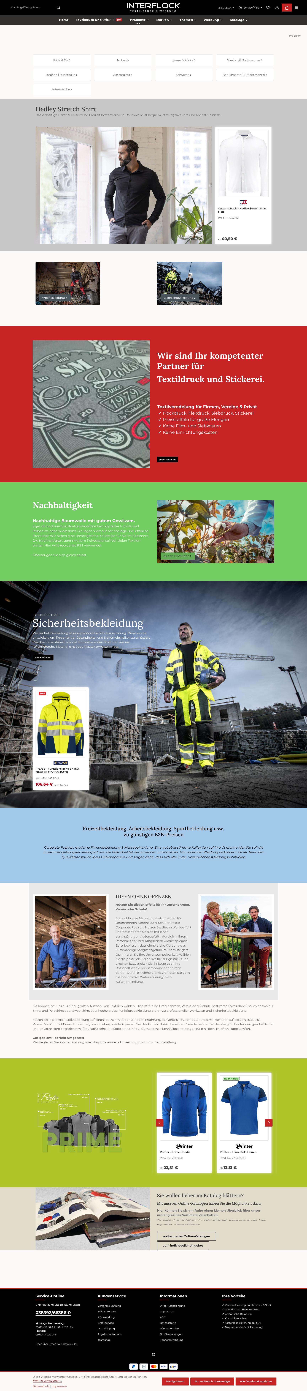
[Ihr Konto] (277, 8)
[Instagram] (153, 1355)
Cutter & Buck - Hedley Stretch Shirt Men (242, 210)
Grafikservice (106, 1322)
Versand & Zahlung (109, 1305)
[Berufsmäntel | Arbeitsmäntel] (245, 75)
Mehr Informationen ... (47, 1380)
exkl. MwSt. (225, 7)
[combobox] (32, 8)
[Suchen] (58, 8)
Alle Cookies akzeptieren (256, 1381)
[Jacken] (123, 60)
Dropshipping (106, 1328)
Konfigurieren (175, 1381)
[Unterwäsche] (62, 89)
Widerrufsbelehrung (172, 1305)
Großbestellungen (171, 1334)
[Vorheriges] (159, 1123)
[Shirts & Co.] (62, 60)
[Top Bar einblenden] (297, 8)
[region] (91, 739)
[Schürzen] (184, 75)
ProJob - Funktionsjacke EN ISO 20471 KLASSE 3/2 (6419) (57, 770)
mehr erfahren (167, 459)
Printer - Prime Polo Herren (178, 1152)
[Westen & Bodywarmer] (245, 60)
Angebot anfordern (110, 1334)
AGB (163, 1317)
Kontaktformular (66, 1344)
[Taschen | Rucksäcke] (62, 75)
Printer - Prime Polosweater (238, 1152)
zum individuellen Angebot (183, 1245)
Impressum (167, 1311)
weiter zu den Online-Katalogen (186, 1236)
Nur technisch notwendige (212, 1381)
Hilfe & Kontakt (107, 1311)
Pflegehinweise (169, 1328)
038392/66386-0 (53, 1312)
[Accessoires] (123, 75)
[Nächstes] (269, 1123)
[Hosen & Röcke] (184, 60)
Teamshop (104, 1339)
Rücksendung (106, 1317)
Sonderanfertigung (172, 1339)
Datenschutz (168, 1322)
